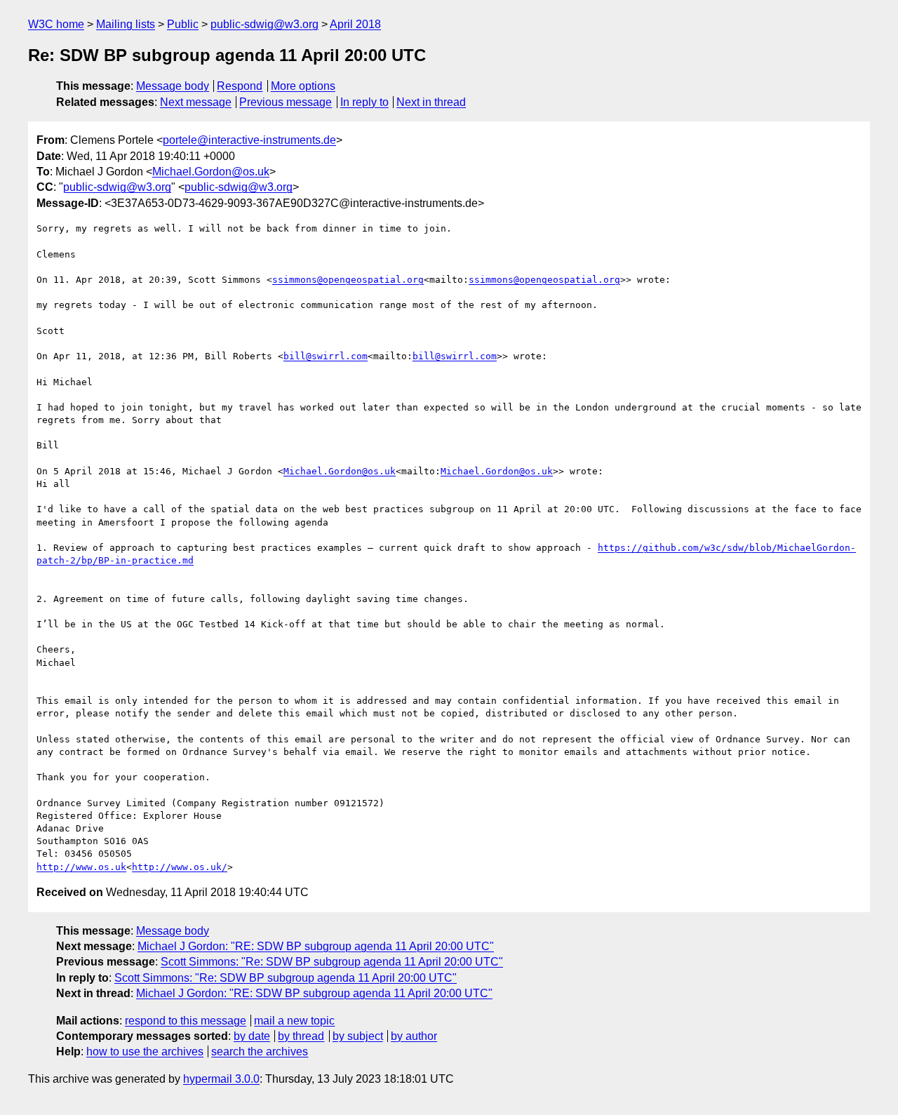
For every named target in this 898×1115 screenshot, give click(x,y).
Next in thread (431, 102)
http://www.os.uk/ (179, 867)
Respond (239, 86)
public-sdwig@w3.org (264, 24)
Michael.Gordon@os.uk (210, 172)
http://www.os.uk (81, 867)
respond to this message (185, 1021)
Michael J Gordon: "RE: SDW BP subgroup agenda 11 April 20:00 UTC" (316, 946)
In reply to (364, 102)
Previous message (285, 102)
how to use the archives (144, 1051)
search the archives (259, 1051)
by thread (301, 1036)
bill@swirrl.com (325, 356)
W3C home (56, 24)
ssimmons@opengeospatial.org (348, 279)
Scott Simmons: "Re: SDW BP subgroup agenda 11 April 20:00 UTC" (332, 962)
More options (303, 86)
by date (252, 1036)
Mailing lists (125, 24)
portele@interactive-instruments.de (249, 140)
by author (414, 1036)
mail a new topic (294, 1021)
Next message (196, 102)
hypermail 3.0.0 (221, 1079)
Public (183, 24)
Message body (172, 86)
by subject (358, 1036)
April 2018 (355, 24)
